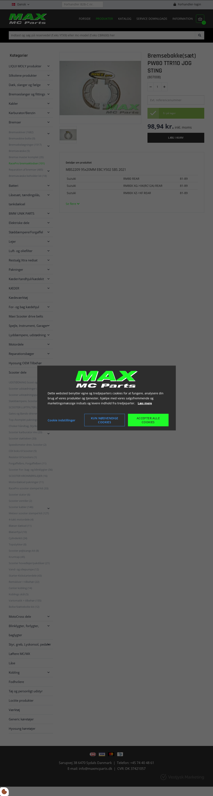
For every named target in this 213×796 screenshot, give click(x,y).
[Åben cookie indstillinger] (4, 791)
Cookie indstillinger (61, 420)
